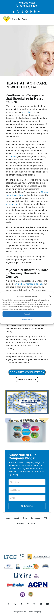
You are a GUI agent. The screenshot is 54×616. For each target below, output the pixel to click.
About (16, 518)
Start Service (27, 379)
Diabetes (13, 157)
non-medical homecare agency (28, 284)
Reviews (20, 524)
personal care (12, 204)
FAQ (45, 518)
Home (7, 518)
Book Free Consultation (27, 372)
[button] (50, 296)
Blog (25, 518)
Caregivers (35, 518)
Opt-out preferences (26, 320)
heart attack (27, 112)
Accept (27, 314)
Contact (31, 524)
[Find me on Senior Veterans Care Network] (27, 551)
